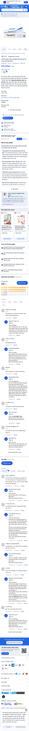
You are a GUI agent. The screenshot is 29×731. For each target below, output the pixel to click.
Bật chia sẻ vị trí (7, 118)
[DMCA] (17, 693)
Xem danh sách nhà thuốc (14, 642)
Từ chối (8, 727)
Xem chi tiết (7, 238)
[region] (14, 32)
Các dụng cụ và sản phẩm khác (9, 15)
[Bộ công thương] (5, 693)
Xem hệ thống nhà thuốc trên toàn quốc (14, 639)
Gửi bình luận (7, 463)
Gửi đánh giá (22, 283)
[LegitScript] (9, 696)
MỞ (26, 2)
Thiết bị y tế (6, 14)
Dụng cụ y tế (14, 14)
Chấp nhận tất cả (20, 727)
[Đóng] (1, 2)
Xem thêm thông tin (7, 204)
